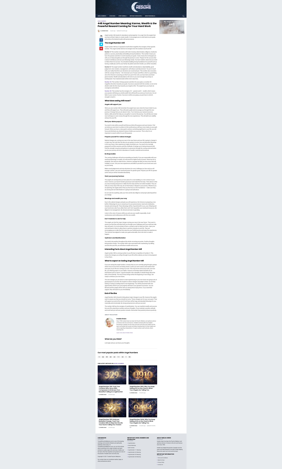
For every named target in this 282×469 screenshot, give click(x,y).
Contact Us (160, 464)
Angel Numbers (119, 363)
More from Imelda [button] (150, 15)
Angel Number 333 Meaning (134, 454)
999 (107, 357)
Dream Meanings (132, 445)
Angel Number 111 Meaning (134, 450)
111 (99, 357)
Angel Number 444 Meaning (134, 456)
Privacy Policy (161, 462)
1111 (118, 357)
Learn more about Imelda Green (124, 332)
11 (126, 357)
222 (114, 357)
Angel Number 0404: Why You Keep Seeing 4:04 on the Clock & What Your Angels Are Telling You (142, 421)
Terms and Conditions (163, 457)
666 (103, 357)
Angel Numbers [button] (102, 15)
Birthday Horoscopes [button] (136, 15)
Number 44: (108, 82)
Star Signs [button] (112, 15)
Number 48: (108, 91)
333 (122, 357)
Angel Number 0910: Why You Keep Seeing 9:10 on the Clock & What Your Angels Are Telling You (142, 388)
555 (129, 357)
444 (110, 357)
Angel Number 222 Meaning (134, 452)
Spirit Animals (131, 447)
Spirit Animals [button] (122, 15)
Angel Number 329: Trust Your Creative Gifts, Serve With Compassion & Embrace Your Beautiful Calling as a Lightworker (111, 389)
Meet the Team (161, 460)
